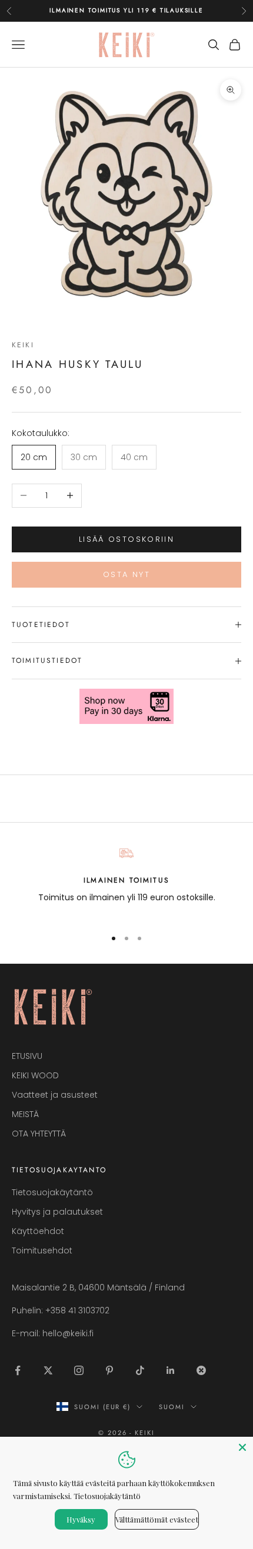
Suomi (172, 1406)
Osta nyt (126, 574)
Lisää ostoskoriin (126, 539)
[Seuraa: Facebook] (18, 1370)
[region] (126, 882)
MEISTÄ (25, 1114)
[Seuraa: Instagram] (79, 1370)
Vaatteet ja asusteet (55, 1095)
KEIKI (23, 345)
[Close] (242, 1447)
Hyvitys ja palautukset (57, 1212)
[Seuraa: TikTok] (140, 1370)
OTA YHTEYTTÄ (39, 1133)
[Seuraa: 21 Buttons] (201, 1370)
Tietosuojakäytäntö (52, 1192)
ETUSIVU (27, 1056)
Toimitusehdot (42, 1250)
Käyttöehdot (38, 1231)
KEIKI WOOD (35, 1075)
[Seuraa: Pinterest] (109, 1370)
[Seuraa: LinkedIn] (171, 1370)
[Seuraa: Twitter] (48, 1370)
